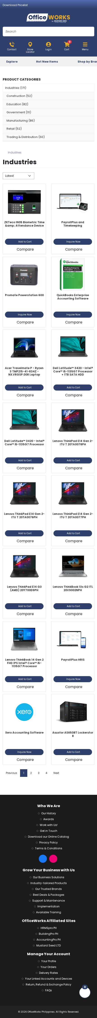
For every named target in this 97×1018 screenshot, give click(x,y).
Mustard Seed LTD (48, 945)
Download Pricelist (15, 5)
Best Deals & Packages (48, 895)
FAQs (48, 990)
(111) (19, 112)
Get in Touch (48, 831)
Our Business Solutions (48, 877)
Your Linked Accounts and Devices (48, 979)
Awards (48, 819)
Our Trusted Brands (48, 889)
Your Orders (48, 967)
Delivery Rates (48, 973)
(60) (26, 137)
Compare (25, 249)
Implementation (48, 906)
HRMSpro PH (49, 928)
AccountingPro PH (49, 940)
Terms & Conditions (48, 848)
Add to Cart (25, 241)
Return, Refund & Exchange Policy (48, 984)
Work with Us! (49, 825)
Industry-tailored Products (48, 883)
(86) (21, 120)
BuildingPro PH (48, 934)
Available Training (48, 912)
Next (56, 773)
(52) (19, 96)
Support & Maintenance (48, 900)
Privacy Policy (48, 842)
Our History (48, 813)
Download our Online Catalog (48, 837)
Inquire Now (73, 241)
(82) (17, 104)
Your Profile (48, 961)
